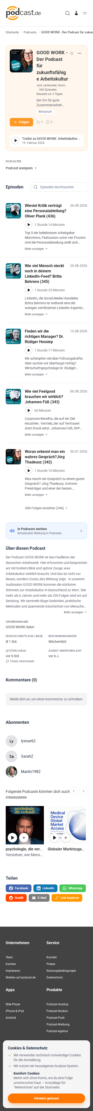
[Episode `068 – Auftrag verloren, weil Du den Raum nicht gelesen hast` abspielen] (12, 837)
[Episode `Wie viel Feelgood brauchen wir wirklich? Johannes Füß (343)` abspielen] (28, 410)
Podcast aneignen (19, 168)
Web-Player (13, 1004)
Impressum (13, 970)
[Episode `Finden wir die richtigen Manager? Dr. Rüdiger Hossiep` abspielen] (28, 350)
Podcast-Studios (57, 1011)
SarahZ (27, 756)
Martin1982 (31, 771)
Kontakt (51, 957)
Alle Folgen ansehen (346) (44, 508)
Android (11, 1017)
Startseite (12, 32)
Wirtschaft (45, 111)
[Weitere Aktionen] (79, 53)
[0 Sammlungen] (72, 53)
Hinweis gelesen (46, 1098)
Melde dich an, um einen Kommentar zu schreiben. (46, 699)
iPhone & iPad (15, 1011)
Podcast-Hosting (57, 1004)
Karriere (11, 964)
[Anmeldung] (76, 13)
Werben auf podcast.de (21, 977)
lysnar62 (28, 741)
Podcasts (30, 32)
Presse (50, 964)
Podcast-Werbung (58, 1024)
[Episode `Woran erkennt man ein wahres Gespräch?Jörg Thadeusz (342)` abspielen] (28, 470)
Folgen (24, 122)
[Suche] (67, 13)
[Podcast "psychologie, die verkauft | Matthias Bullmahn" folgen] (24, 837)
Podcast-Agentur (57, 1031)
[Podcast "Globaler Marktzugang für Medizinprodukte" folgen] (66, 837)
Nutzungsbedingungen (61, 970)
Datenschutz (54, 977)
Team (9, 957)
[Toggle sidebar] (85, 13)
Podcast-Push (55, 1017)
